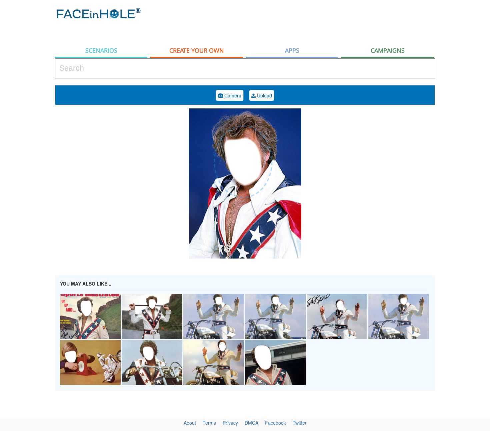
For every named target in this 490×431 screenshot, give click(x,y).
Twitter (300, 422)
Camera (232, 95)
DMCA (251, 422)
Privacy (230, 422)
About (190, 422)
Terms (209, 422)
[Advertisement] (313, 22)
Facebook (275, 422)
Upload (264, 95)
